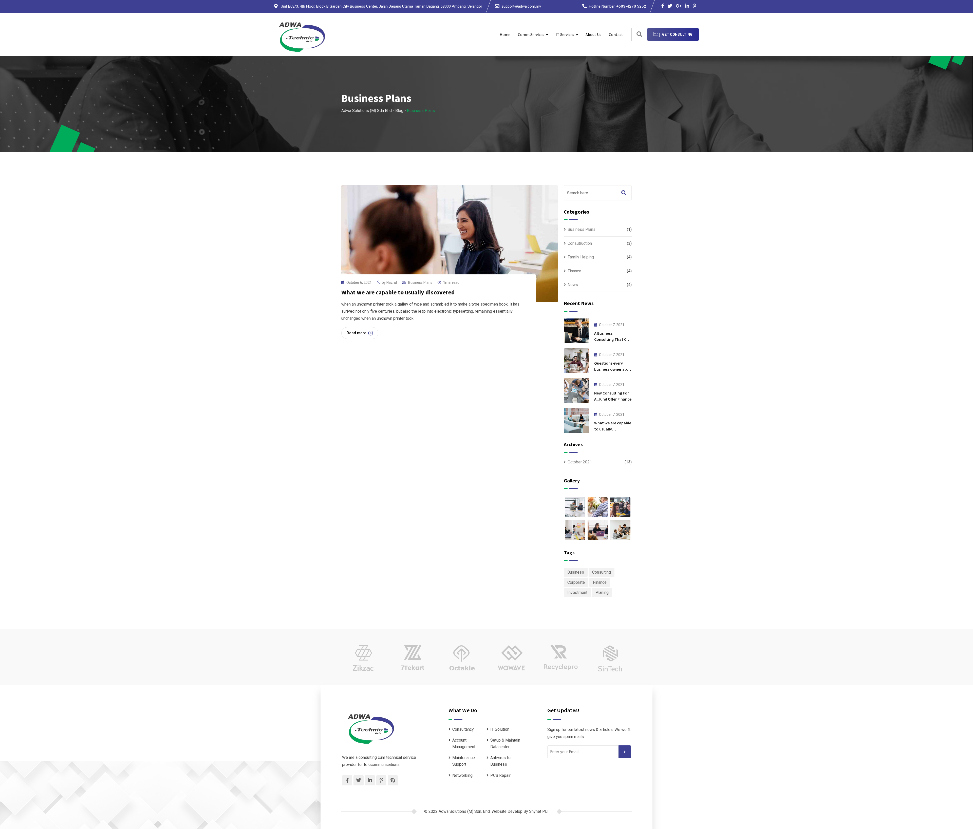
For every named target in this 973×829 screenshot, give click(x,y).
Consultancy (463, 729)
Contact (616, 34)
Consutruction (580, 243)
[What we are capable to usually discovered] (576, 420)
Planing (602, 592)
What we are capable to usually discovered (398, 292)
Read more (356, 333)
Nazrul (391, 282)
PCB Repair (500, 775)
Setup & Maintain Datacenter (505, 743)
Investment (577, 592)
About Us (593, 34)
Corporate (576, 582)
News (573, 284)
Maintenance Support (463, 761)
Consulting (601, 572)
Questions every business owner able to (612, 369)
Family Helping (581, 257)
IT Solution (499, 729)
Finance (574, 271)
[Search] (639, 34)
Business (575, 572)
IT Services (565, 34)
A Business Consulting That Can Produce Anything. (612, 339)
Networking (462, 775)
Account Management (463, 743)
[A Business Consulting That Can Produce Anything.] (576, 330)
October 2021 (580, 462)
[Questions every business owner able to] (576, 360)
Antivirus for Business (501, 761)
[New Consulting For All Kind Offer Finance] (576, 390)
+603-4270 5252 (631, 6)
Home (505, 34)
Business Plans (420, 282)
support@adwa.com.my (521, 6)
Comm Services (531, 34)
